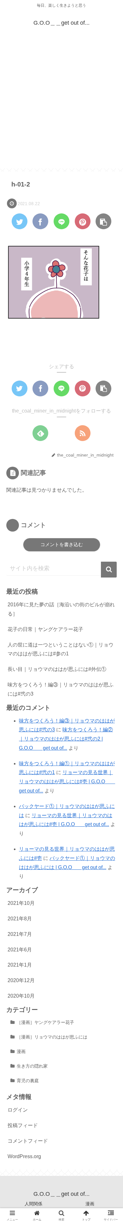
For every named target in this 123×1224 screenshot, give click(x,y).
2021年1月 (20, 965)
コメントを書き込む (61, 544)
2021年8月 (20, 918)
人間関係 (33, 1203)
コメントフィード (28, 1141)
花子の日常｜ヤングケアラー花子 (45, 629)
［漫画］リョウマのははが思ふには (52, 1036)
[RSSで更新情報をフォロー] (83, 433)
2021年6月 (20, 949)
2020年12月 (21, 980)
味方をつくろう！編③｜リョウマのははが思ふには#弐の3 (61, 689)
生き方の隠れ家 (32, 1066)
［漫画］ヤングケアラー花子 (45, 1022)
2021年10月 (21, 903)
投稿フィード (23, 1125)
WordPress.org (24, 1156)
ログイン (18, 1110)
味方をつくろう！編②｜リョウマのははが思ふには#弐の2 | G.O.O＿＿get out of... (66, 739)
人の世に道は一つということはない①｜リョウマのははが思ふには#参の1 (61, 649)
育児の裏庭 (28, 1080)
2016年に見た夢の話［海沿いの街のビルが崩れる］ (61, 609)
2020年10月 (21, 996)
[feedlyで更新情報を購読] (40, 433)
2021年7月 (20, 934)
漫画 (21, 1051)
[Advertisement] (61, 106)
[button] (109, 569)
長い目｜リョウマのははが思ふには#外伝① (57, 669)
